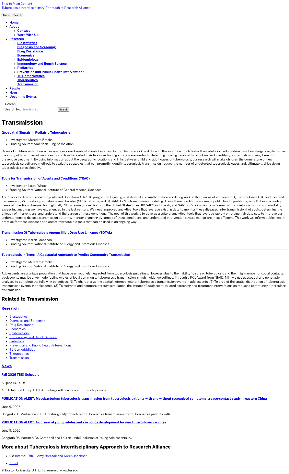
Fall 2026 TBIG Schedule (20, 375)
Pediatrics (25, 68)
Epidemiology (28, 59)
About (14, 27)
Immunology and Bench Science (42, 64)
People (14, 88)
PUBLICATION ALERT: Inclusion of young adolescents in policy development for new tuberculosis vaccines (84, 422)
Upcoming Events (23, 97)
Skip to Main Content (17, 4)
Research (16, 39)
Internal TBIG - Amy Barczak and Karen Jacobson (51, 456)
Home (13, 22)
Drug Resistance (30, 51)
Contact (23, 31)
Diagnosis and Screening (36, 47)
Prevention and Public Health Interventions (50, 72)
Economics (25, 55)
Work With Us (27, 35)
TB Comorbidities (31, 76)
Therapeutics (27, 80)
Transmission (28, 84)
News (13, 92)
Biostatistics (27, 43)
